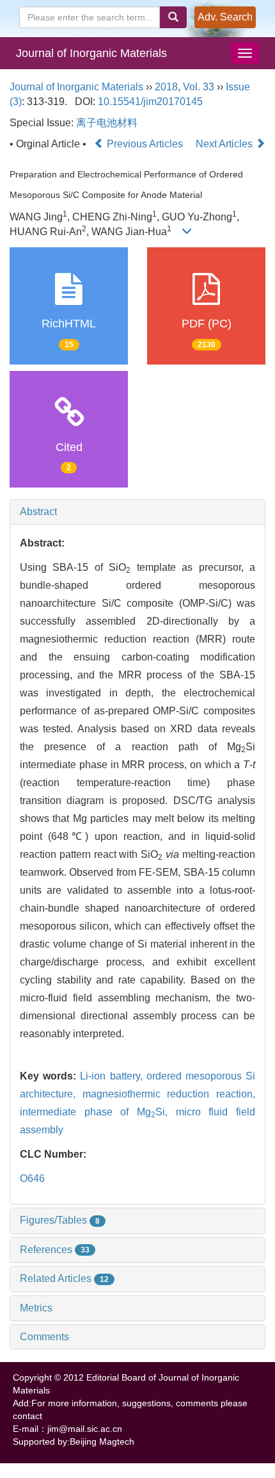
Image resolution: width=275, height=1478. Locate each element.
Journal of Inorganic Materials (91, 53)
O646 (32, 1178)
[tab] (137, 512)
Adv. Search (225, 17)
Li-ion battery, (113, 1076)
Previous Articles (144, 143)
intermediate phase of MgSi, (98, 1111)
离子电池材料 (107, 122)
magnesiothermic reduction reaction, (168, 1093)
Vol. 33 (198, 86)
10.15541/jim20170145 (150, 101)
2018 (166, 86)
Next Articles (225, 143)
